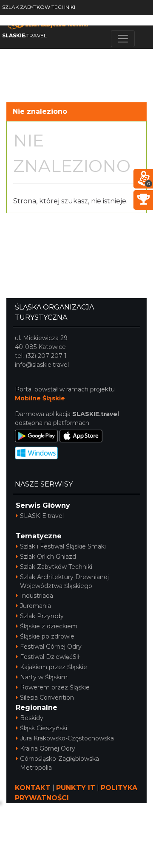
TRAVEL (24, 35)
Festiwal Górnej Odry (51, 646)
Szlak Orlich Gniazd (48, 556)
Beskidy (31, 718)
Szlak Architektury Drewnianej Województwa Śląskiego (64, 581)
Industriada (36, 595)
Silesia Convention (47, 697)
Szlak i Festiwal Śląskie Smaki (63, 546)
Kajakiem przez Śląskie (53, 667)
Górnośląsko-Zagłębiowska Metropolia (59, 763)
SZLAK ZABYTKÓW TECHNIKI (38, 7)
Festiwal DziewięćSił (49, 657)
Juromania (35, 606)
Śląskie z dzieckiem (48, 626)
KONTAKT (33, 788)
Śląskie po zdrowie (47, 636)
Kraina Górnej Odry (47, 748)
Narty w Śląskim (44, 677)
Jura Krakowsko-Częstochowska (67, 738)
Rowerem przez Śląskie (55, 687)
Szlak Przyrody (42, 616)
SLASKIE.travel (42, 516)
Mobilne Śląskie (40, 398)
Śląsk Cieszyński (43, 728)
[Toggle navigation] (123, 38)
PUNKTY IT (75, 788)
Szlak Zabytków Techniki (56, 567)
